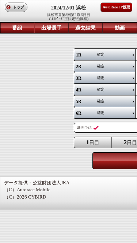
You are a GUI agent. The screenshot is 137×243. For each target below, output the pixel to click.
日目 (92, 142)
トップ (18, 7)
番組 (17, 28)
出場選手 (51, 28)
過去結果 (85, 28)
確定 (90, 55)
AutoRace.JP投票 (116, 7)
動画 (120, 28)
